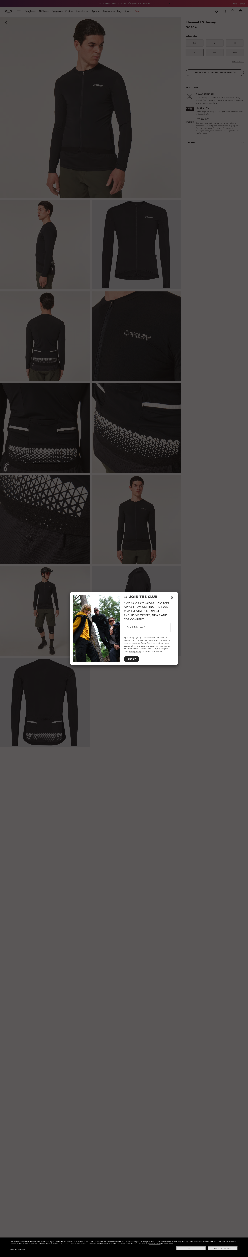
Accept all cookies (222, 1248)
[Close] (172, 597)
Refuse (191, 1248)
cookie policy (155, 1244)
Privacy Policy (135, 651)
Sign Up (132, 659)
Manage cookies (17, 1249)
